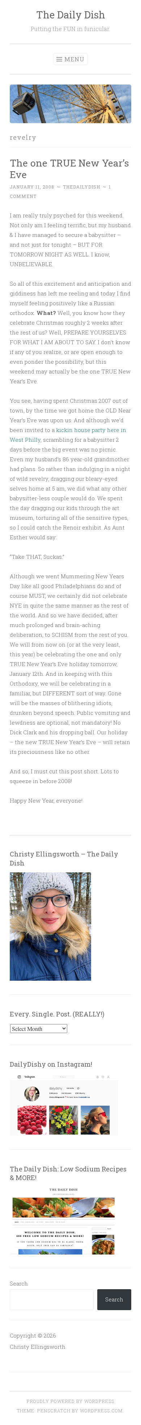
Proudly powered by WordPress (70, 1401)
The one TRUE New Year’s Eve (69, 168)
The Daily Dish (70, 14)
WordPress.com (101, 1410)
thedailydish (81, 187)
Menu (74, 59)
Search (19, 1283)
